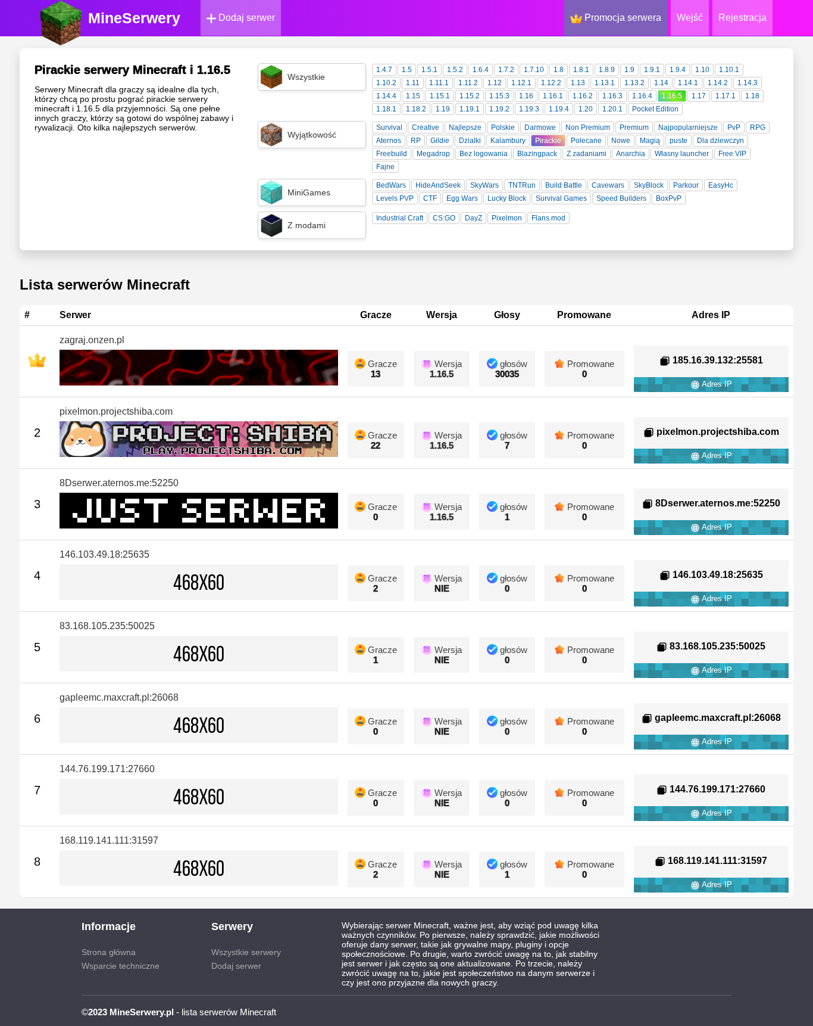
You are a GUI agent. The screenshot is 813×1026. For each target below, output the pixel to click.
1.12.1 (521, 82)
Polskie (503, 127)
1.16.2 (583, 96)
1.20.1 (612, 109)
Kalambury (508, 140)
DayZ (473, 218)
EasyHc (720, 185)
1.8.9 (607, 69)
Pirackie (548, 140)
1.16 (526, 96)
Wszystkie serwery (246, 952)
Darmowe (540, 127)
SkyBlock (649, 185)
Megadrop (433, 153)
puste (678, 140)
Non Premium (587, 127)
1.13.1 (605, 82)
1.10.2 (386, 82)
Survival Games (561, 198)
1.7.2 (506, 69)
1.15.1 (440, 96)
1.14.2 (718, 82)
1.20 (586, 109)
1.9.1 (652, 69)
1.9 (629, 69)
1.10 (702, 69)
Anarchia (630, 153)
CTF (430, 198)
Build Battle (563, 185)
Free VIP (732, 153)
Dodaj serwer (245, 18)
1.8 (559, 69)
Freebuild (391, 153)
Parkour (686, 185)
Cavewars (608, 185)
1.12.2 (551, 82)
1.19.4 (559, 109)
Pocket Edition (655, 109)
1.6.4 (481, 69)
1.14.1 (688, 82)
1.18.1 (386, 109)
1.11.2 (468, 82)
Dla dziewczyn (720, 140)
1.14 (661, 82)
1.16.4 (642, 96)
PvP (733, 127)
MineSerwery (134, 18)
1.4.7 (384, 69)
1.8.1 (581, 69)
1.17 (699, 96)
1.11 (413, 82)
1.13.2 (634, 82)
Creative (425, 127)
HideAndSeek (438, 185)
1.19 (443, 109)
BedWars (391, 185)
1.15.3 (499, 96)
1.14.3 (747, 82)
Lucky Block (506, 198)
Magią (650, 140)
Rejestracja (742, 18)
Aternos (388, 140)
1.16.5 (672, 96)
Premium (634, 127)
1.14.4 (386, 96)
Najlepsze (465, 127)
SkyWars (484, 185)
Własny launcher (682, 153)
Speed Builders (621, 198)
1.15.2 (469, 96)
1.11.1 (439, 82)
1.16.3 (612, 96)
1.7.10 (534, 69)
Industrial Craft (399, 218)
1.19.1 (469, 109)
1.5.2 (455, 69)
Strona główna (109, 952)
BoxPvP (668, 198)
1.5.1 (429, 69)
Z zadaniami (586, 153)
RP (416, 140)
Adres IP (716, 384)
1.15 (413, 96)
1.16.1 (553, 96)
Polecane (586, 140)
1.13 (578, 82)
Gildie (439, 140)
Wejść (690, 18)
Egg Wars (462, 198)
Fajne (385, 166)
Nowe (620, 140)
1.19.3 (529, 109)
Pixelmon (507, 218)
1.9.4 (678, 69)
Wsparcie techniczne (121, 966)
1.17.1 (725, 96)
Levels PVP (395, 198)
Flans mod (548, 218)
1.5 (407, 69)
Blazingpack (537, 153)
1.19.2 (499, 109)
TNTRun (522, 185)
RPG (757, 127)
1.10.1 (729, 69)
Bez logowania (483, 153)
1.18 (752, 96)
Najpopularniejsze (688, 127)
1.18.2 (416, 109)
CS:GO (444, 218)
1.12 (494, 82)
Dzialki (470, 140)
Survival (389, 127)
